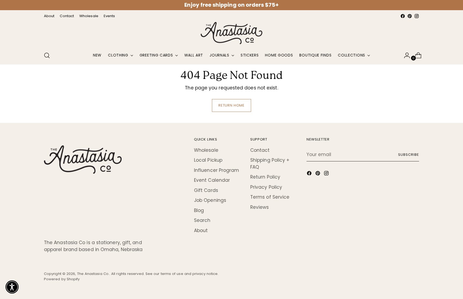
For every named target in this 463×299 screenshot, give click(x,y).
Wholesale (206, 150)
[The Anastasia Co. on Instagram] (416, 16)
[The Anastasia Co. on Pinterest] (409, 16)
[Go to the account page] (404, 55)
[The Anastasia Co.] (231, 33)
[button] (12, 287)
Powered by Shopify (62, 279)
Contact (260, 150)
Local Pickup (208, 160)
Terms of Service (269, 197)
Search (202, 220)
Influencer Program (216, 170)
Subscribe (408, 154)
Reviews (259, 207)
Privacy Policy (266, 187)
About (201, 230)
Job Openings (210, 200)
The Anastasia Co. (93, 273)
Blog (199, 210)
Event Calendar (212, 180)
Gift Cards (206, 190)
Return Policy (265, 177)
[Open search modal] (47, 55)
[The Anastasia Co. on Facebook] (402, 16)
